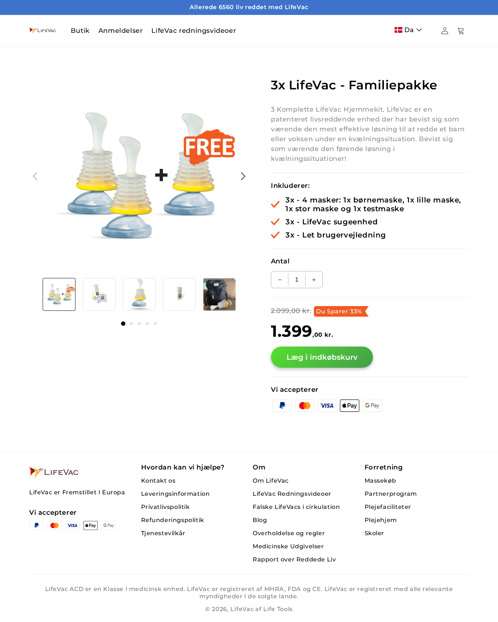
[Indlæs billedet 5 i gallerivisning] (219, 294)
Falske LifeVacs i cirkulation (296, 506)
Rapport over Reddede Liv (294, 559)
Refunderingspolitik (172, 520)
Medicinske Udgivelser (288, 546)
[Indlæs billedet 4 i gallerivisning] (179, 294)
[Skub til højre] (243, 176)
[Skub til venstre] (35, 176)
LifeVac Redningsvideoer (292, 493)
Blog (260, 520)
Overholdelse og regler (289, 533)
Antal (280, 261)
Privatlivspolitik (165, 506)
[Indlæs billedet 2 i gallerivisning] (99, 294)
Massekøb (380, 480)
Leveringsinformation (175, 493)
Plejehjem (381, 520)
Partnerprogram (391, 493)
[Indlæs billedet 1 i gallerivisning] (59, 294)
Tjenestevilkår (163, 533)
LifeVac (242, 609)
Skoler (375, 533)
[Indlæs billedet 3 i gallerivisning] (139, 294)
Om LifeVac (271, 480)
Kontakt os (158, 480)
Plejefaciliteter (388, 506)
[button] (409, 30)
